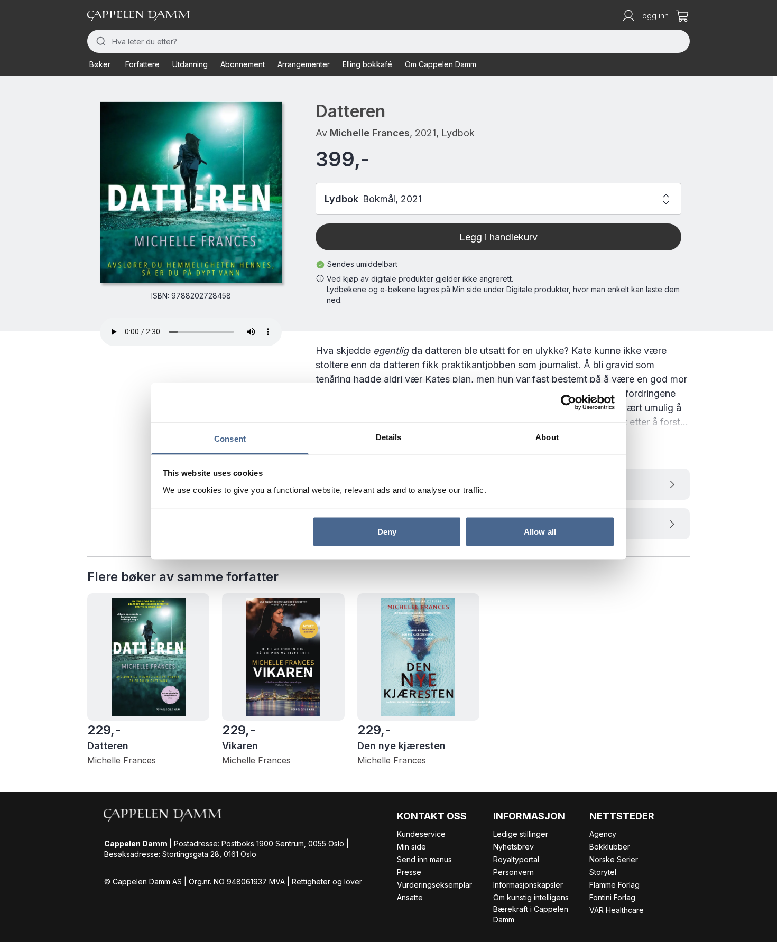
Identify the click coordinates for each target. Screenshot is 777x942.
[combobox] (388, 41)
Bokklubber (609, 846)
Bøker (99, 64)
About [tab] (547, 436)
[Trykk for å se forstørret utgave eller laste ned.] (191, 192)
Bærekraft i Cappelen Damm (530, 914)
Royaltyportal (516, 859)
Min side (411, 846)
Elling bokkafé (367, 64)
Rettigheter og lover (327, 881)
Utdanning (190, 64)
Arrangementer (304, 64)
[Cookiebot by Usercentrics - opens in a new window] (568, 403)
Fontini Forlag (612, 897)
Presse (409, 872)
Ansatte (410, 897)
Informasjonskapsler (528, 884)
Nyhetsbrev (513, 846)
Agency (602, 833)
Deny (386, 531)
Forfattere (142, 64)
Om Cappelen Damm (440, 64)
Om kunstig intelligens (531, 897)
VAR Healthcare (616, 910)
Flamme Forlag (614, 884)
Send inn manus (424, 859)
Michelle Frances (370, 132)
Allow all (540, 531)
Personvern (513, 872)
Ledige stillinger (520, 833)
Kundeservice (421, 833)
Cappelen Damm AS (147, 881)
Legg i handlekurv (498, 237)
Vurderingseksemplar (434, 884)
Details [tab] (389, 436)
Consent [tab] (230, 438)
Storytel (602, 872)
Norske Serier (613, 859)
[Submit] (99, 41)
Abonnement (242, 64)
